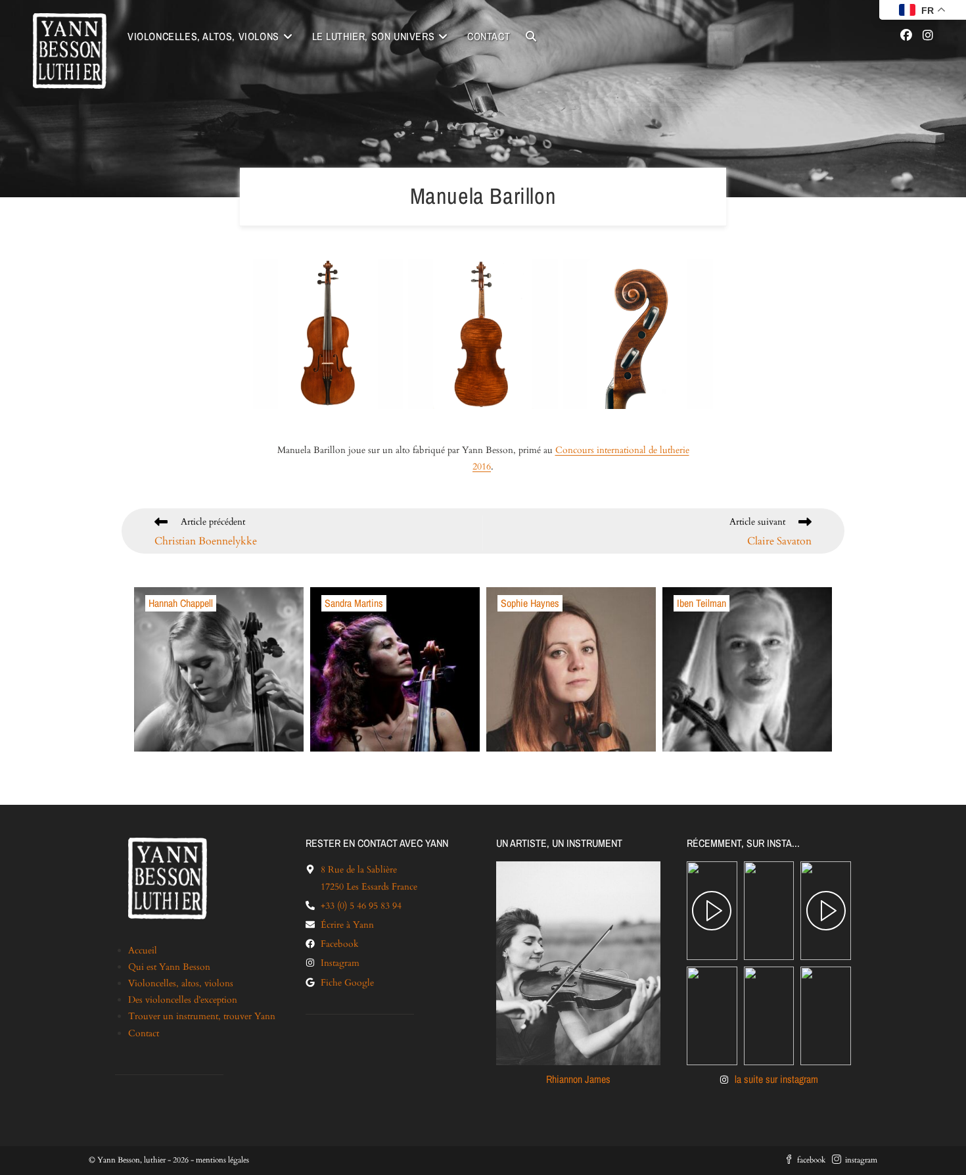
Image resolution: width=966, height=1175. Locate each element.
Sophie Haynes (530, 603)
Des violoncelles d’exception (182, 1000)
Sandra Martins (354, 603)
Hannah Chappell (181, 603)
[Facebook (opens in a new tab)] (906, 36)
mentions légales (222, 1160)
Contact (143, 1033)
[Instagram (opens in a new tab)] (927, 36)
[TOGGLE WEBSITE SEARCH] (531, 36)
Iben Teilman (701, 603)
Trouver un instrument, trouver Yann (201, 1016)
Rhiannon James (578, 1079)
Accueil (142, 950)
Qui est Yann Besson (169, 967)
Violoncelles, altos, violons (180, 983)
